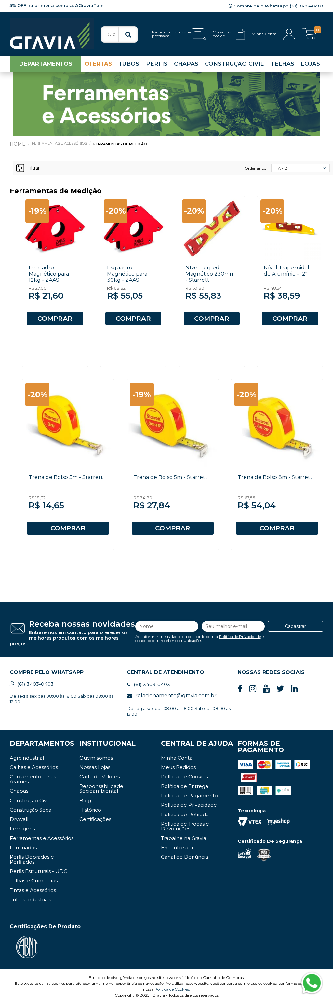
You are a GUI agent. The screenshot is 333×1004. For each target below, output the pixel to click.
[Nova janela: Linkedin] (294, 689)
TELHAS (282, 63)
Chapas (19, 791)
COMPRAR (55, 318)
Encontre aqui (178, 847)
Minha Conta (177, 758)
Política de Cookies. (172, 989)
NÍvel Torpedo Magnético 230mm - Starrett (210, 274)
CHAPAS (186, 63)
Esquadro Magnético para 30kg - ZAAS (127, 274)
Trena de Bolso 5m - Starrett (170, 477)
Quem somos (96, 758)
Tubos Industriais (30, 899)
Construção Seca (30, 810)
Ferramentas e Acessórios (59, 143)
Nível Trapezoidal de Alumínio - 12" (286, 271)
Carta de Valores (99, 777)
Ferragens (22, 829)
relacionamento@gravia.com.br (176, 695)
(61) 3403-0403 (35, 684)
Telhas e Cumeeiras (34, 881)
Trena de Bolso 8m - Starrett (275, 477)
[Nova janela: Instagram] (252, 689)
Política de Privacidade (240, 636)
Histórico (90, 810)
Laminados (23, 847)
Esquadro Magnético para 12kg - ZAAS (49, 274)
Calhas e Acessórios (34, 767)
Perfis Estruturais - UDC (38, 871)
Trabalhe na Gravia (183, 838)
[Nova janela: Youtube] (266, 689)
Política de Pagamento (189, 795)
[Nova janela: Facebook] (240, 689)
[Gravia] (52, 33)
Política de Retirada (185, 814)
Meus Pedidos (178, 767)
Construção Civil (29, 800)
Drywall (19, 819)
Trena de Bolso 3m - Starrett (66, 477)
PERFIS (156, 63)
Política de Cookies (184, 777)
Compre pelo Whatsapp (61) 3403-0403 (277, 5)
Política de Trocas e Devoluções (185, 826)
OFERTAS (98, 63)
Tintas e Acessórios (33, 890)
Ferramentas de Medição (120, 144)
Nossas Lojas (94, 767)
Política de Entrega (184, 786)
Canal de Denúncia (184, 857)
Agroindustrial (27, 758)
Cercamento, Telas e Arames (35, 779)
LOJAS (310, 63)
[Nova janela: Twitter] (280, 689)
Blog (85, 800)
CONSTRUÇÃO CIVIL (234, 63)
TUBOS (128, 63)
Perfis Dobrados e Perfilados (32, 859)
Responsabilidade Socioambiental (101, 788)
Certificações (95, 819)
